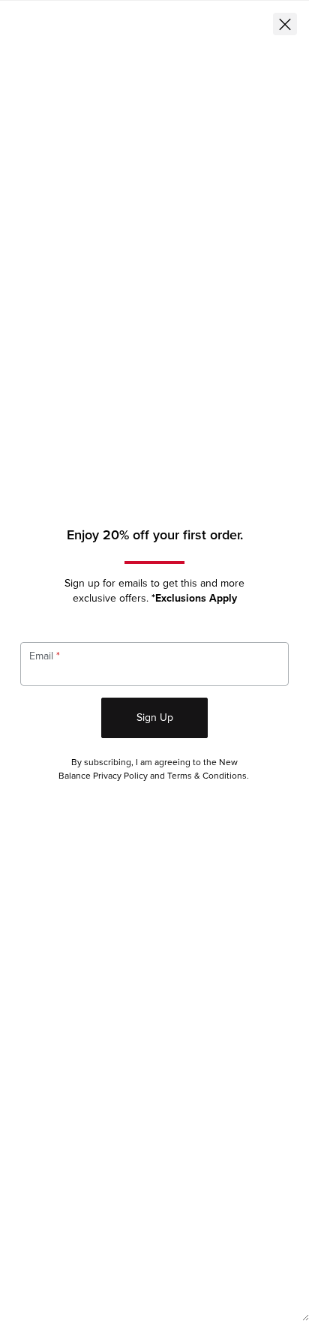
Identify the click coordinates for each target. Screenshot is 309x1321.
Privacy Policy (120, 776)
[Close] (285, 24)
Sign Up (154, 717)
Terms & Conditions (207, 776)
